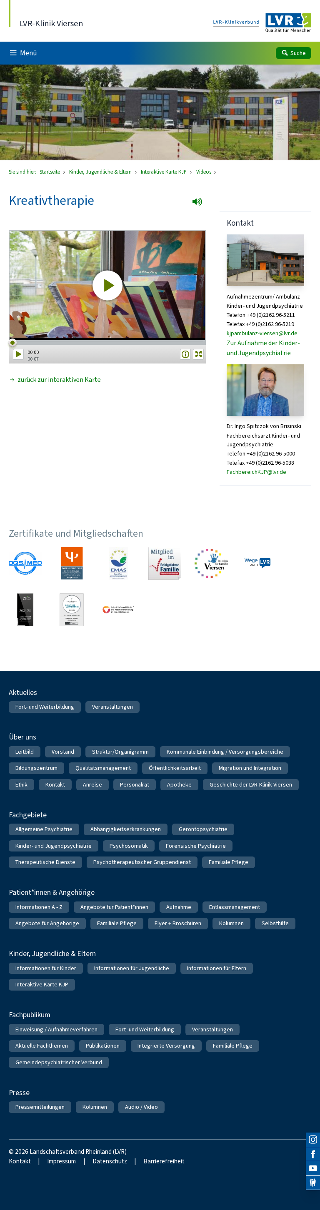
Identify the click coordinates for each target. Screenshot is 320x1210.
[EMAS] (118, 563)
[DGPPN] (71, 563)
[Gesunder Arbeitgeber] (71, 609)
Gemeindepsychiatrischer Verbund (58, 1062)
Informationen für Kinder (45, 968)
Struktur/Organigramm (120, 752)
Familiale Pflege (228, 862)
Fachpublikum (29, 1015)
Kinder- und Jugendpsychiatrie (53, 846)
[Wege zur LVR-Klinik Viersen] (257, 563)
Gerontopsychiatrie (203, 829)
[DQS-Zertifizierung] (25, 563)
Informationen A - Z (38, 907)
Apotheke (179, 785)
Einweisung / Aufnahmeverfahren (56, 1029)
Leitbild (24, 752)
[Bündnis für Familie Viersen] (211, 563)
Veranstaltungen (112, 707)
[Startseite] (262, 22)
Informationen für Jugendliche (131, 968)
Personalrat (134, 785)
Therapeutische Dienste (45, 862)
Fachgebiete (28, 815)
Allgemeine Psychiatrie (43, 829)
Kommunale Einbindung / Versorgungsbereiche (225, 752)
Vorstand (63, 752)
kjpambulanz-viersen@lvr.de (262, 333)
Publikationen (103, 1046)
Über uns (22, 737)
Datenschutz (109, 1161)
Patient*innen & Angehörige (52, 892)
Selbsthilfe (275, 923)
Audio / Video (141, 1107)
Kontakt (55, 785)
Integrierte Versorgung (166, 1046)
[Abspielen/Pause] (18, 354)
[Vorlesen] (199, 204)
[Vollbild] (198, 354)
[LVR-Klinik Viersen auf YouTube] (313, 1168)
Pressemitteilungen (40, 1107)
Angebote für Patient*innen (114, 907)
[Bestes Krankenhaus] (25, 609)
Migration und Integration (250, 768)
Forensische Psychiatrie (196, 846)
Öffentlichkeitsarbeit (175, 768)
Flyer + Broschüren (178, 923)
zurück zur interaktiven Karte (59, 380)
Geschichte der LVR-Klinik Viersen (251, 785)
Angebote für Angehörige (47, 923)
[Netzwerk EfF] (164, 563)
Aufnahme (178, 907)
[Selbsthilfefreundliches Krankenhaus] (118, 609)
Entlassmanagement (234, 907)
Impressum (61, 1161)
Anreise (92, 785)
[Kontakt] (313, 1183)
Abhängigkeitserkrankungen (125, 829)
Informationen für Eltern (216, 968)
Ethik (21, 785)
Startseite (50, 171)
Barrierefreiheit (164, 1161)
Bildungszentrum (36, 768)
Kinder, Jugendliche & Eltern (101, 171)
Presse (19, 1093)
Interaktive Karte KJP (164, 171)
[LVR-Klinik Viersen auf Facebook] (313, 1154)
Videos (204, 171)
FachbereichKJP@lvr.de (256, 472)
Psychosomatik (129, 846)
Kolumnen (231, 923)
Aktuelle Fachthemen (41, 1046)
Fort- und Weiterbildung (44, 707)
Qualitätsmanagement (103, 768)
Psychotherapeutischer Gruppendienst (142, 862)
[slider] (107, 343)
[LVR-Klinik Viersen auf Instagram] (313, 1140)
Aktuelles (23, 692)
